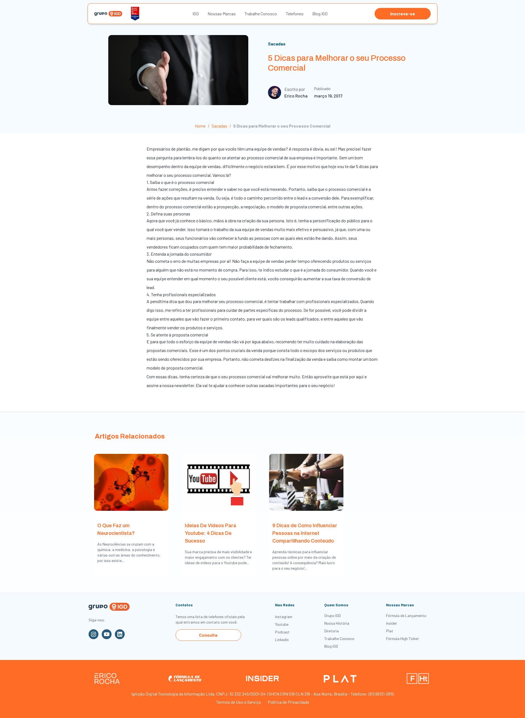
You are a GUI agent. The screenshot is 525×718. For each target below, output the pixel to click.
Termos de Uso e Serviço (238, 702)
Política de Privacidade (288, 702)
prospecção (228, 206)
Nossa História (336, 623)
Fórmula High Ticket (402, 638)
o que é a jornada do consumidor (319, 269)
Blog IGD (320, 13)
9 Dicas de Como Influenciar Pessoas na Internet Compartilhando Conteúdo (304, 533)
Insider (391, 623)
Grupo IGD (332, 615)
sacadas (266, 385)
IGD (195, 13)
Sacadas (276, 43)
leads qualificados (302, 318)
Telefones (295, 13)
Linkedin (282, 639)
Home (200, 125)
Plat (389, 630)
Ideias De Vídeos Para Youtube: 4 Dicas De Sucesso (210, 533)
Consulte (208, 635)
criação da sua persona (263, 220)
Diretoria (331, 630)
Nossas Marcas (222, 13)
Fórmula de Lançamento (406, 615)
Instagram (283, 616)
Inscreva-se (402, 13)
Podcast (282, 632)
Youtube (281, 624)
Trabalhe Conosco (260, 13)
